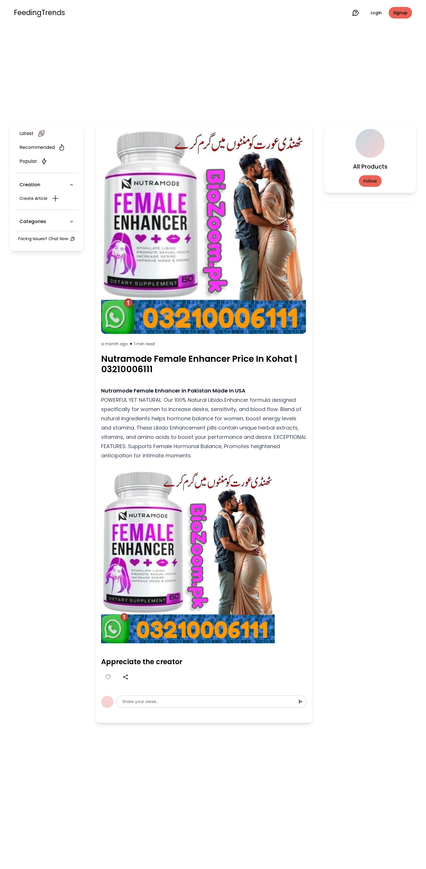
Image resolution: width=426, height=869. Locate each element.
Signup (400, 13)
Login (376, 13)
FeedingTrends (39, 12)
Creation (29, 184)
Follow (370, 181)
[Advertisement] (213, 73)
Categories (32, 221)
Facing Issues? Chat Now (43, 239)
